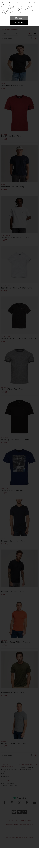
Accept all (19, 22)
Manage (18, 18)
